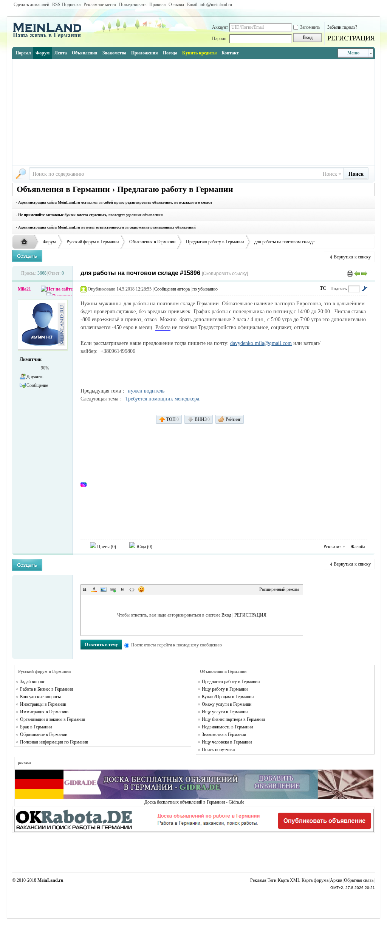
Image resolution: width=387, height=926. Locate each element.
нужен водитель (146, 391)
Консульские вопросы (40, 696)
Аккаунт (220, 27)
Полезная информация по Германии (54, 742)
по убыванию (205, 289)
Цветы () (106, 546)
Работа (162, 327)
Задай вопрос (32, 681)
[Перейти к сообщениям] (364, 289)
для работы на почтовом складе (284, 241)
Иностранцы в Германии (43, 704)
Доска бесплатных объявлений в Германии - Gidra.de (194, 802)
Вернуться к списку (352, 257)
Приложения (144, 53)
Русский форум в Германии (93, 241)
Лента (60, 53)
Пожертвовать (132, 4)
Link (113, 589)
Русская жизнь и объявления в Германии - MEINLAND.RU (26, 242)
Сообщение (37, 385)
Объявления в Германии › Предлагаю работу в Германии (125, 189)
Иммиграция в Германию (44, 711)
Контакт (230, 53)
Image (103, 589)
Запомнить (310, 27)
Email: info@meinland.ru (209, 4)
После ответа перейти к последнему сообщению (176, 645)
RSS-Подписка (66, 4)
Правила (157, 4)
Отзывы (176, 4)
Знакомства (114, 53)
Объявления (85, 53)
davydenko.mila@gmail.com (261, 343)
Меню (353, 53)
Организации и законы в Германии (52, 719)
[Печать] (350, 273)
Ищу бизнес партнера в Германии (233, 719)
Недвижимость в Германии (227, 727)
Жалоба (357, 546)
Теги (272, 880)
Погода (170, 53)
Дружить (34, 376)
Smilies (141, 589)
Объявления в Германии (152, 241)
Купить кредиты (199, 53)
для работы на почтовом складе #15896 (140, 273)
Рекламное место (100, 4)
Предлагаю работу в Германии (215, 241)
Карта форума (315, 880)
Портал (23, 53)
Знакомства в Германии (224, 734)
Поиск (330, 174)
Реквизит (332, 546)
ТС (323, 288)
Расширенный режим (279, 589)
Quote (122, 589)
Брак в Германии (36, 727)
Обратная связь (358, 880)
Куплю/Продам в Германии (228, 696)
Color (94, 589)
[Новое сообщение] (27, 256)
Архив (336, 880)
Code (132, 589)
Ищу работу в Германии (225, 689)
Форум (43, 53)
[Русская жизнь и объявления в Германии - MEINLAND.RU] (50, 37)
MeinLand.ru (50, 880)
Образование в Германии (43, 734)
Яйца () (143, 546)
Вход (226, 615)
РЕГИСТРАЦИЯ (351, 38)
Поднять (338, 288)
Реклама (258, 880)
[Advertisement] (193, 112)
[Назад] (357, 273)
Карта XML (289, 880)
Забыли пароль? (342, 27)
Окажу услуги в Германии (226, 704)
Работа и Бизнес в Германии (46, 689)
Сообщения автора (172, 289)
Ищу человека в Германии (227, 742)
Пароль (219, 38)
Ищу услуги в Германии (225, 711)
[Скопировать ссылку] (225, 273)
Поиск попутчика (218, 749)
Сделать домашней (31, 4)
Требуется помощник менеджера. (163, 399)
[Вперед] (364, 273)
